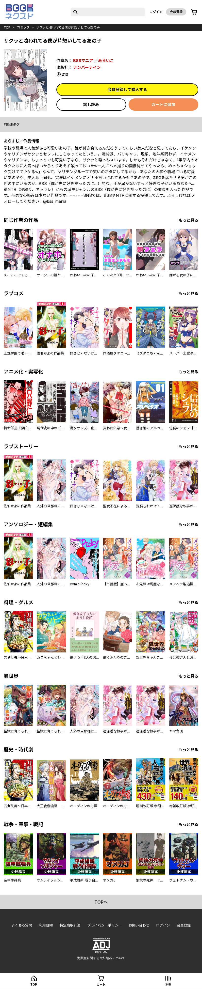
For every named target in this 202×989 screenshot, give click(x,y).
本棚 (168, 984)
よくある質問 (21, 925)
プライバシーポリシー (104, 925)
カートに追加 (163, 104)
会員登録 (176, 12)
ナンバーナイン (87, 67)
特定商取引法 (70, 925)
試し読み (91, 104)
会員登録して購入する (127, 89)
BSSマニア (83, 60)
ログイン (156, 12)
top (7, 27)
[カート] (194, 12)
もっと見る (188, 220)
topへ (101, 902)
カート (101, 984)
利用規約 (46, 925)
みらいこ (106, 60)
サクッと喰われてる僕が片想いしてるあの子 (68, 27)
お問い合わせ (139, 925)
